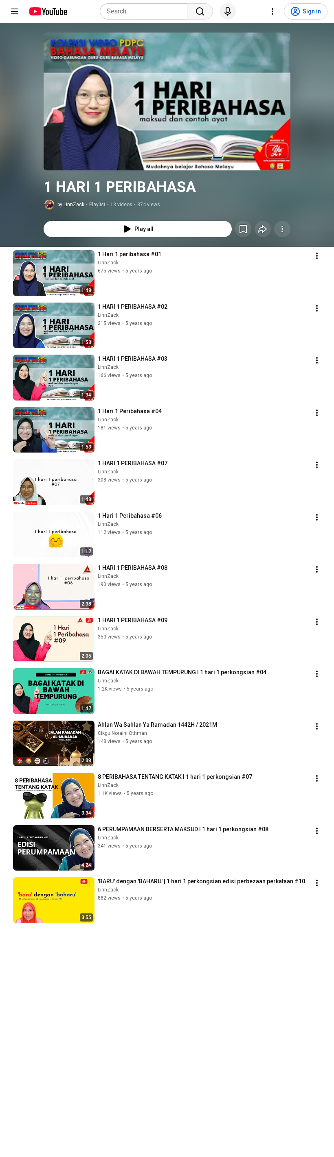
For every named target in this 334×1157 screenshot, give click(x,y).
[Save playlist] (243, 229)
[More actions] (282, 229)
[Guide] (15, 11)
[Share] (263, 229)
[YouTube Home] (48, 11)
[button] (167, 101)
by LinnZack (70, 204)
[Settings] (272, 11)
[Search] (200, 11)
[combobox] (146, 11)
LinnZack (108, 263)
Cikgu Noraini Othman (122, 733)
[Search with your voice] (228, 11)
